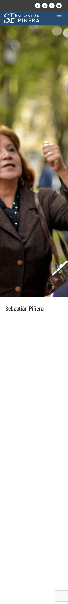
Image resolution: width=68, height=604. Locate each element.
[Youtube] (59, 5)
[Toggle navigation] (59, 16)
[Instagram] (52, 5)
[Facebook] (37, 5)
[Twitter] (45, 5)
